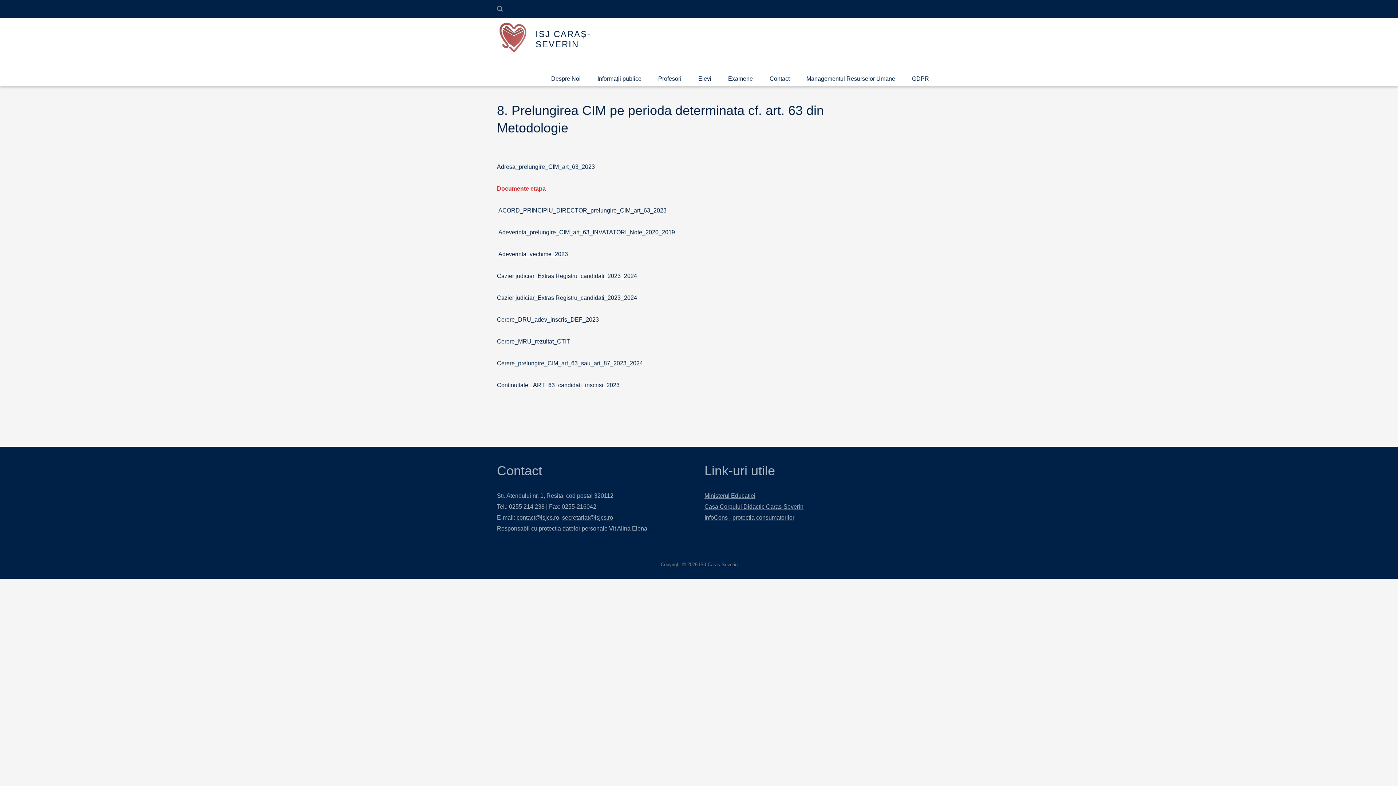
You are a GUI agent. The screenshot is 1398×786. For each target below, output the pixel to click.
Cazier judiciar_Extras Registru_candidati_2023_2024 (567, 276)
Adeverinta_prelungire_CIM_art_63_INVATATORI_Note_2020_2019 (586, 232)
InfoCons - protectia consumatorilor (749, 518)
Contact (780, 79)
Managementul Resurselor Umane (850, 79)
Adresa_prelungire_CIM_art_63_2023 (546, 167)
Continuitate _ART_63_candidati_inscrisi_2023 (558, 385)
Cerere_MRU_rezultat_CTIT (533, 341)
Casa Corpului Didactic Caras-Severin (753, 507)
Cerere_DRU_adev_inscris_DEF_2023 (548, 320)
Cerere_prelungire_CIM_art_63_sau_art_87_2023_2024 (570, 363)
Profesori (670, 79)
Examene (740, 79)
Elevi (704, 79)
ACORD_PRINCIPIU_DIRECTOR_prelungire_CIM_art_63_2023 (582, 210)
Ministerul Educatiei (729, 496)
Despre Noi (566, 79)
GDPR (920, 79)
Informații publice (619, 79)
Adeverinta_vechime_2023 (532, 254)
